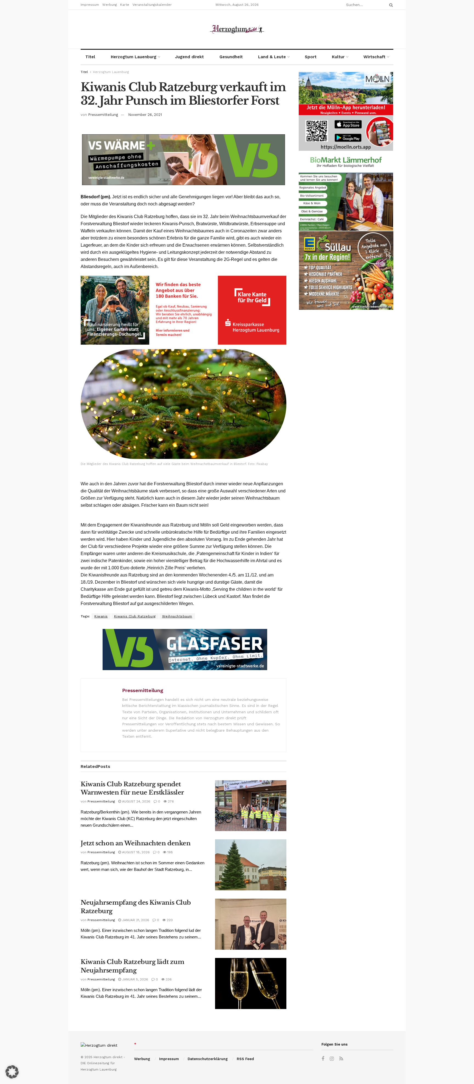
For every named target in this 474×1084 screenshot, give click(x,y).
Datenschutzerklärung (208, 1059)
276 (170, 801)
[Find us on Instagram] (332, 1059)
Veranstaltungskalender (152, 5)
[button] (12, 1072)
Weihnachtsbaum (177, 616)
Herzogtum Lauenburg (133, 56)
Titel (90, 56)
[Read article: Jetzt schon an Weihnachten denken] (250, 864)
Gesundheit (231, 56)
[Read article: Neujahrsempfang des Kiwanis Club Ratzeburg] (250, 924)
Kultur (338, 56)
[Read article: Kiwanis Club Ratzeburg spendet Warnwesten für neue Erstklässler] (250, 805)
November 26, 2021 (145, 115)
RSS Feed (245, 1059)
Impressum (90, 5)
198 (169, 852)
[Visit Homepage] (237, 29)
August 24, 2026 (135, 801)
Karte (124, 5)
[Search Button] (390, 5)
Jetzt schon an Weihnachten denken (135, 843)
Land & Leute (272, 56)
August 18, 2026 (135, 852)
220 (169, 920)
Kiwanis (101, 616)
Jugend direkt (189, 56)
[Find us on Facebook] (322, 1059)
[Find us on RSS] (341, 1059)
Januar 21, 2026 (135, 920)
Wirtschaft (374, 56)
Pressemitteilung (103, 115)
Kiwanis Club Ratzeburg (135, 616)
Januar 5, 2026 (134, 979)
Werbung (109, 5)
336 (168, 979)
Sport (311, 56)
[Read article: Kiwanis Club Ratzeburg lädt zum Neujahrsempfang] (250, 983)
